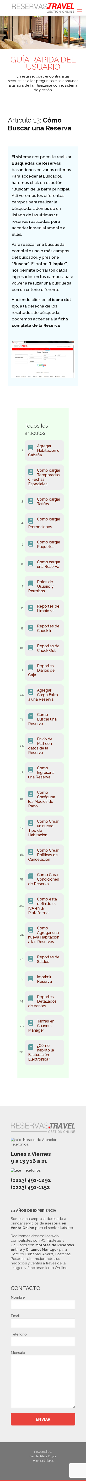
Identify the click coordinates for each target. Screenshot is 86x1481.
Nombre (18, 1297)
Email (15, 1316)
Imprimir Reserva (44, 979)
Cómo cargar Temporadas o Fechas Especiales (44, 477)
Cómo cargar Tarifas (48, 501)
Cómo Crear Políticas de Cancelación (43, 855)
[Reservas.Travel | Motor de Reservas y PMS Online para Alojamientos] (43, 7)
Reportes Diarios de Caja (41, 670)
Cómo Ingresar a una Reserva (41, 772)
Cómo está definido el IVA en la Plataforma (42, 906)
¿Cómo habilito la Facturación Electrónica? (41, 1052)
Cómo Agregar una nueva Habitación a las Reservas (43, 935)
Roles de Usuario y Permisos (41, 586)
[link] (43, 359)
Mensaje (18, 1353)
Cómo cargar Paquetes (48, 544)
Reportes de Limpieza (48, 608)
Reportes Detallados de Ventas (42, 1001)
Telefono (19, 1334)
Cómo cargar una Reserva (48, 564)
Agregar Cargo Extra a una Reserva (43, 695)
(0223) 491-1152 (30, 1187)
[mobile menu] (79, 10)
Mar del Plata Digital (43, 1456)
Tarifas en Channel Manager (41, 1026)
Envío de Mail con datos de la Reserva (40, 746)
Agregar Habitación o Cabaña (43, 450)
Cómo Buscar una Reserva (42, 719)
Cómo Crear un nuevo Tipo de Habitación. (43, 828)
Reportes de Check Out (48, 648)
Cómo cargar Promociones (44, 523)
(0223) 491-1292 (31, 1180)
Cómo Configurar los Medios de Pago (41, 799)
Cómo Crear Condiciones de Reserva (43, 879)
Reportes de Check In (48, 628)
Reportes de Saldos (48, 959)
